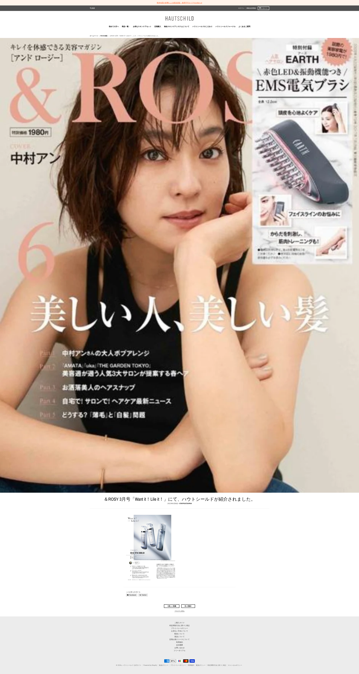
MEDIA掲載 (103, 36)
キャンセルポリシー (235, 665)
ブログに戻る (179, 611)
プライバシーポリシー (178, 665)
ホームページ (94, 36)
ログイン (241, 8)
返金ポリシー (163, 665)
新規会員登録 (251, 8)
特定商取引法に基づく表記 (217, 665)
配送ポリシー (200, 665)
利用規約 (191, 665)
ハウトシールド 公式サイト (131, 665)
